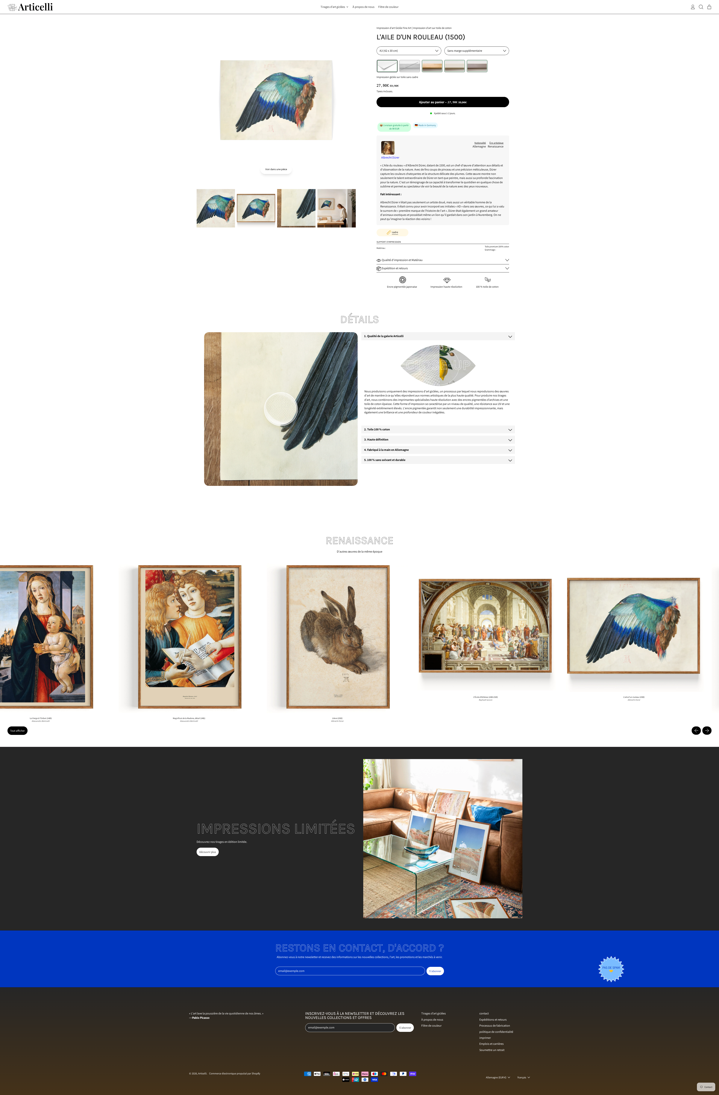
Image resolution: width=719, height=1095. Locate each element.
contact (484, 1013)
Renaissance (495, 146)
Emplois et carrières (491, 1044)
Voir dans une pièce (276, 169)
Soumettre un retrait (491, 1050)
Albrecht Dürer (390, 157)
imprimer (485, 1038)
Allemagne (479, 146)
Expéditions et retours (493, 1020)
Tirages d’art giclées (433, 1013)
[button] (216, 208)
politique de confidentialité (496, 1032)
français (522, 1077)
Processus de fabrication (494, 1026)
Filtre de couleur (388, 7)
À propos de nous (363, 7)
